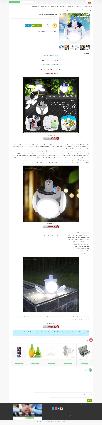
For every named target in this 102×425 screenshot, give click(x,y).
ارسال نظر (89, 400)
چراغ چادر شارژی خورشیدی (38, 331)
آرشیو (87, 340)
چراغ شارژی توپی (28, 331)
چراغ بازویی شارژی (56, 331)
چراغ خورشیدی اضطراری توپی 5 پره (77, 331)
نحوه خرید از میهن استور (67, 416)
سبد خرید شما (14, 2)
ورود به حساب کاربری (30, 418)
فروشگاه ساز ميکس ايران (46, 421)
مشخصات (87, 10)
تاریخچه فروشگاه (69, 413)
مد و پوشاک (53, 6)
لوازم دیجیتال (70, 6)
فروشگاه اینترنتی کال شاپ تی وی (82, 404)
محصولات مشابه (78, 10)
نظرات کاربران (68, 10)
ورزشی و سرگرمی (44, 6)
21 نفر (26, 25)
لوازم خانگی (87, 6)
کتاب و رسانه (34, 6)
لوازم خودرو (62, 6)
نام (91, 373)
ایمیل (91, 378)
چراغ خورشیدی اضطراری (65, 331)
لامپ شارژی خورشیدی (48, 331)
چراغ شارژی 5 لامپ (78, 334)
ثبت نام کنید (22, 418)
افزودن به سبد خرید (35, 25)
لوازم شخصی (79, 6)
